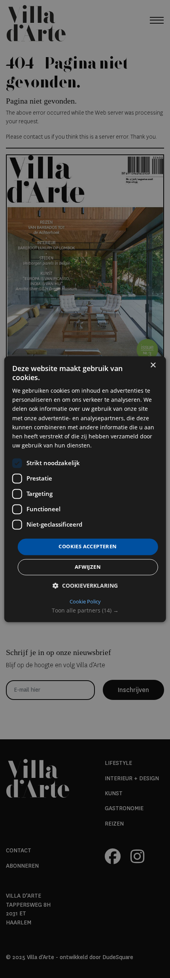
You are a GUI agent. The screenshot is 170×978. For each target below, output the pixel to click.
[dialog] (85, 489)
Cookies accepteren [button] (88, 546)
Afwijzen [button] (88, 566)
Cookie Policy (85, 601)
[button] (85, 610)
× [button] (153, 365)
